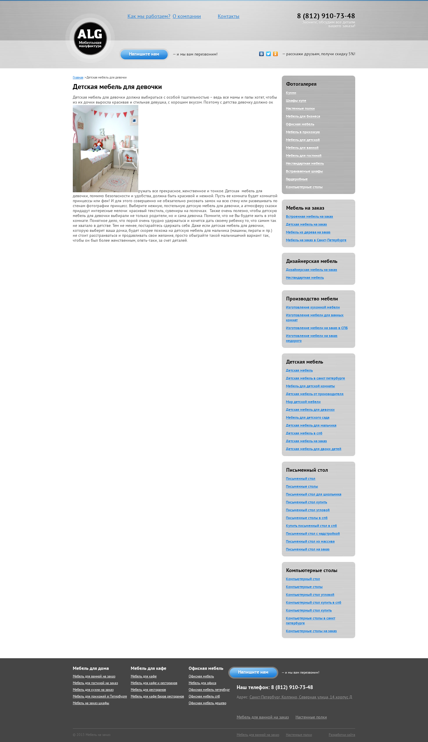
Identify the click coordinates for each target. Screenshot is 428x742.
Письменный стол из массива (310, 541)
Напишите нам (144, 54)
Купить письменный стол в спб (311, 525)
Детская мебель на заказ (306, 224)
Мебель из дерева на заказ (308, 232)
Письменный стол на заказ (308, 549)
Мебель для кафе (144, 677)
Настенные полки (300, 108)
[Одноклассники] (275, 53)
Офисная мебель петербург (209, 690)
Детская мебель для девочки (310, 409)
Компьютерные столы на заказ (311, 631)
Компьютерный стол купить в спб (313, 602)
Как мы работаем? (149, 16)
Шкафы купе (296, 100)
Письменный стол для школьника (313, 494)
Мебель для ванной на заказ (94, 677)
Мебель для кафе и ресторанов (154, 683)
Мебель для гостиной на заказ (95, 683)
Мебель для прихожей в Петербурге (100, 697)
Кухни (291, 92)
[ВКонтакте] (261, 53)
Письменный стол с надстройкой (313, 533)
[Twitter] (268, 53)
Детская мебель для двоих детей (313, 448)
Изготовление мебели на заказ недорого (311, 338)
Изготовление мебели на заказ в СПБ (317, 327)
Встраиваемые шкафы (304, 171)
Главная (78, 78)
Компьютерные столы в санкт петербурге (310, 621)
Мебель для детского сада (307, 417)
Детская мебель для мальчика (311, 425)
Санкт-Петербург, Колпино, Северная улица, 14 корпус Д (301, 697)
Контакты (228, 16)
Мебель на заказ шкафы (91, 703)
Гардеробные (297, 179)
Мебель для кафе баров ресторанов (157, 697)
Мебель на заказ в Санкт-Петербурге (316, 240)
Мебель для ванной (302, 147)
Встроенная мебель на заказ (309, 216)
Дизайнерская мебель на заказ (311, 269)
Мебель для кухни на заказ (93, 690)
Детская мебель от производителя (315, 394)
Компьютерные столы (304, 186)
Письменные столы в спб (307, 517)
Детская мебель (299, 370)
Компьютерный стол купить (309, 610)
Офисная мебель (300, 124)
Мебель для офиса (202, 683)
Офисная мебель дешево (207, 703)
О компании (187, 16)
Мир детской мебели (303, 401)
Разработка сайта (342, 735)
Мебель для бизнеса (303, 116)
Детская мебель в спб (304, 433)
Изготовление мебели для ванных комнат (315, 318)
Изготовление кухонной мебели (313, 307)
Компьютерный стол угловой (310, 594)
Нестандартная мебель (305, 163)
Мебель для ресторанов (148, 690)
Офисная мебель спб (204, 697)
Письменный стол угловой (308, 510)
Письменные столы (302, 486)
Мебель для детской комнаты (310, 386)
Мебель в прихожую (303, 131)
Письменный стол (300, 478)
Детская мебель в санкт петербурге (315, 378)
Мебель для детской (303, 139)
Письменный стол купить (306, 502)
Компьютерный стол (303, 578)
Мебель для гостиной (303, 155)
